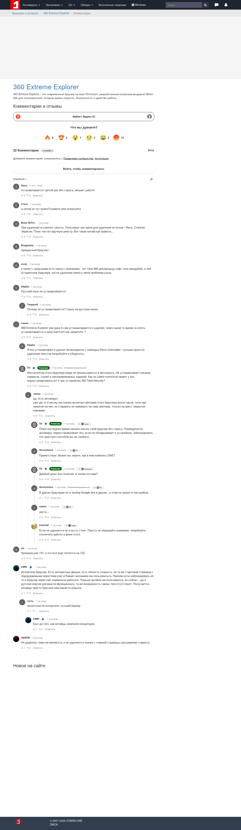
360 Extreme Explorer (56, 13)
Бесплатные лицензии (112, 5)
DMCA (54, 824)
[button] (216, 4)
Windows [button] (140, 5)
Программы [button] (53, 5)
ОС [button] (71, 5)
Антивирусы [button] (30, 5)
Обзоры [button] (86, 5)
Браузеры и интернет (25, 13)
